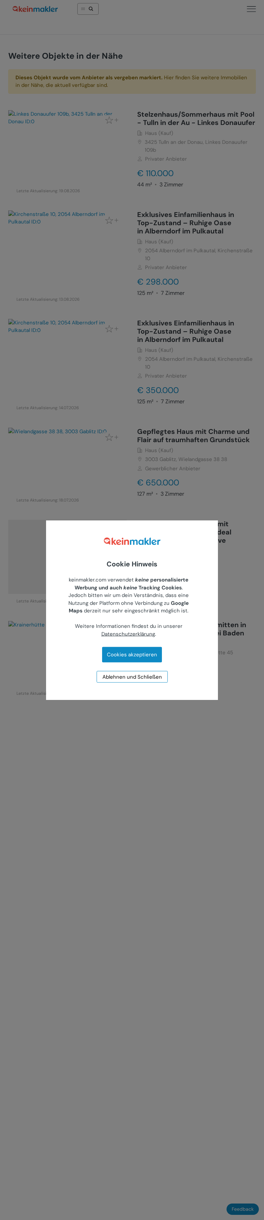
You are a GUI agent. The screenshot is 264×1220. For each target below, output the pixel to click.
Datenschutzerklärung (128, 633)
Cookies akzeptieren (132, 654)
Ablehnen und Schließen (132, 677)
